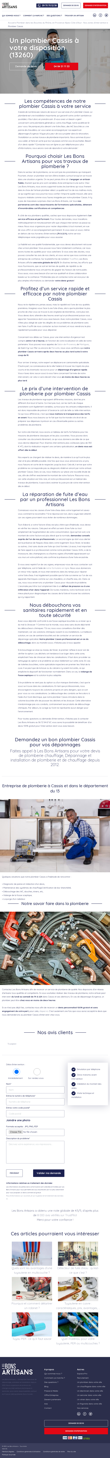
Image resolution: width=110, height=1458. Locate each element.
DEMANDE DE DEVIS (71, 5)
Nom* (8, 1084)
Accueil (11, 22)
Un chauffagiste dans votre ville (91, 1386)
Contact (48, 1408)
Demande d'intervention (95, 5)
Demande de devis (26, 66)
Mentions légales (8, 1451)
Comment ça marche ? (33, 15)
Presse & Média (51, 1391)
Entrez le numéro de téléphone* (20, 1096)
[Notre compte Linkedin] (94, 15)
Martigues (84, 344)
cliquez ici (43, 1011)
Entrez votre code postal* (18, 1107)
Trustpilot (12, 1044)
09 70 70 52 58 (49, 5)
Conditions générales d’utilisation (29, 1451)
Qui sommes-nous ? (11, 15)
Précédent (14, 1173)
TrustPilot (73, 259)
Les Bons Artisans (12, 1446)
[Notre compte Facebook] (100, 15)
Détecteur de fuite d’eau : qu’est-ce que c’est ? (78, 1270)
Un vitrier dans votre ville (88, 1399)
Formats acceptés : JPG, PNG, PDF (22, 1126)
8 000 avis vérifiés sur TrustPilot (57, 1215)
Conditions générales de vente (54, 1451)
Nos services (82, 1408)
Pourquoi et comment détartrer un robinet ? (32, 1306)
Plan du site (71, 1451)
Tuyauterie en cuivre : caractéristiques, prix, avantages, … (78, 1306)
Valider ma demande (49, 1173)
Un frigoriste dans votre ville (89, 1404)
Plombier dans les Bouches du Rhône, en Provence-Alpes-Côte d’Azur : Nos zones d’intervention (62, 22)
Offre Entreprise (51, 1395)
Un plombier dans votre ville (89, 1382)
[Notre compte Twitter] (106, 15)
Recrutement (83, 1378)
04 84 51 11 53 (61, 66)
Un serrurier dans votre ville (89, 1395)
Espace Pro (82, 1373)
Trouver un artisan (74, 15)
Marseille (55, 348)
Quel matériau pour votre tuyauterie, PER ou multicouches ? (78, 1341)
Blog (46, 1386)
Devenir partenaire (52, 1399)
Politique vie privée (8, 1455)
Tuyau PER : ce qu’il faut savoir (32, 1339)
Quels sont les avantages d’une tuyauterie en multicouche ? (32, 1270)
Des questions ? (54, 15)
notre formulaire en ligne (57, 568)
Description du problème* (18, 1138)
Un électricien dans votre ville (90, 1391)
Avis (46, 1404)
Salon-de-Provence (66, 344)
